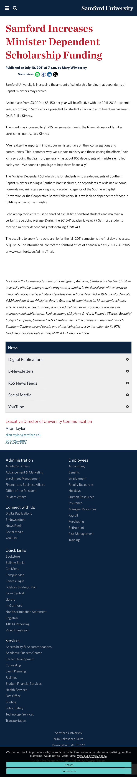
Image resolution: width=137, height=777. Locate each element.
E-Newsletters (21, 371)
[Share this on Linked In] (49, 74)
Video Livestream (18, 630)
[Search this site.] (14, 8)
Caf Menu (12, 568)
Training (74, 540)
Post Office (13, 696)
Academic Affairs (18, 466)
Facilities (11, 677)
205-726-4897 (16, 441)
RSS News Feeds (22, 383)
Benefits (74, 472)
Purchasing (76, 521)
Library (10, 599)
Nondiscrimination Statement (26, 612)
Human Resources (81, 497)
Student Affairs (16, 497)
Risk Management (81, 533)
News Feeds (14, 525)
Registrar (12, 618)
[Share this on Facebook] (43, 74)
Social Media (19, 394)
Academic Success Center (24, 653)
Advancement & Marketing (24, 472)
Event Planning (16, 671)
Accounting (76, 466)
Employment (77, 478)
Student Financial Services (24, 683)
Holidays (74, 490)
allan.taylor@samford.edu (23, 435)
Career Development (20, 659)
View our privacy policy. (92, 755)
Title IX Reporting (18, 624)
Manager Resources (82, 509)
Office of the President (21, 490)
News (13, 347)
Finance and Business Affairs (25, 484)
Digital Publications (25, 359)
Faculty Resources (80, 484)
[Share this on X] (55, 74)
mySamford (14, 605)
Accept (69, 765)
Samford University (68, 733)
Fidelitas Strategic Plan (21, 587)
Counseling (13, 665)
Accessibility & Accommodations (29, 647)
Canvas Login (15, 581)
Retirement (76, 527)
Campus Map (15, 575)
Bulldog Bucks (15, 562)
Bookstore (13, 556)
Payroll (73, 515)
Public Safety (14, 708)
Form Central (15, 593)
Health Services (16, 690)
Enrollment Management (23, 478)
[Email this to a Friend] (37, 74)
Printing (11, 702)
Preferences (69, 771)
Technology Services (20, 714)
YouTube (16, 406)
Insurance (75, 503)
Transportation (16, 720)
